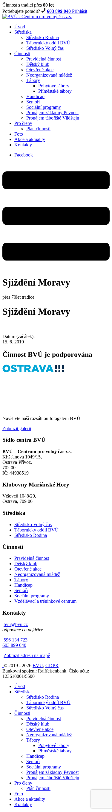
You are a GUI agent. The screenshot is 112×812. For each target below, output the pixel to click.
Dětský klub (37, 64)
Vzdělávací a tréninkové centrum (45, 601)
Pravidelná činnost (43, 58)
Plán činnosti (38, 128)
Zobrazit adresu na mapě (27, 655)
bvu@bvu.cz (16, 624)
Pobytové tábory (53, 85)
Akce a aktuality (29, 139)
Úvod (19, 26)
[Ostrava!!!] (33, 370)
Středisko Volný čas (45, 48)
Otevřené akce (39, 69)
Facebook (23, 154)
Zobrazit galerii (16, 428)
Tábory (33, 80)
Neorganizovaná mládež (49, 75)
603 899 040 (59, 11)
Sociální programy (43, 107)
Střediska (23, 32)
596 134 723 (15, 639)
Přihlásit (79, 11)
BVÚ (38, 665)
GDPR (52, 665)
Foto (18, 134)
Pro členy (23, 123)
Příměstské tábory (55, 91)
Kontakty (23, 144)
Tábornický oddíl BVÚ (48, 42)
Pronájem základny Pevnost (52, 112)
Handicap (35, 96)
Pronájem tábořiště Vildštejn (52, 117)
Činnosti (22, 53)
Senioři (33, 101)
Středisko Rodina (42, 37)
